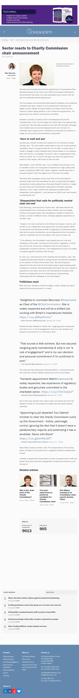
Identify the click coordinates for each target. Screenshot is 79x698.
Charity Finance (8, 659)
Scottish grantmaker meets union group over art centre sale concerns (34, 605)
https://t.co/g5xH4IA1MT (35, 438)
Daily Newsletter (8, 670)
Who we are (26, 659)
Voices (31, 500)
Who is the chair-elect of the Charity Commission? (27, 493)
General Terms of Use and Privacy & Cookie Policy (29, 667)
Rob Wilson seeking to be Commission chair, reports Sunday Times (68, 495)
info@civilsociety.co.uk (48, 675)
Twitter (13, 78)
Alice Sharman (10, 73)
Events (5, 673)
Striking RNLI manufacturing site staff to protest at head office (32, 612)
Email (8, 78)
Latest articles (9, 592)
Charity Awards (8, 656)
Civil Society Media (28, 656)
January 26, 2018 (53, 320)
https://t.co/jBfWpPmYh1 (35, 317)
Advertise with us (28, 662)
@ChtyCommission (49, 304)
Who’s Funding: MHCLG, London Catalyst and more (27, 626)
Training (6, 675)
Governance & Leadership (8, 666)
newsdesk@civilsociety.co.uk (51, 673)
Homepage (5, 40)
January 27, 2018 (50, 364)
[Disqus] (48, 561)
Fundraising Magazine (10, 662)
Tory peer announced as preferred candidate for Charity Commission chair (48, 496)
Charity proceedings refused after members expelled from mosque (33, 619)
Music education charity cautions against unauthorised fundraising (33, 598)
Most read (50, 592)
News (11, 40)
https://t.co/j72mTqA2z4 (56, 391)
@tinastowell (68, 300)
